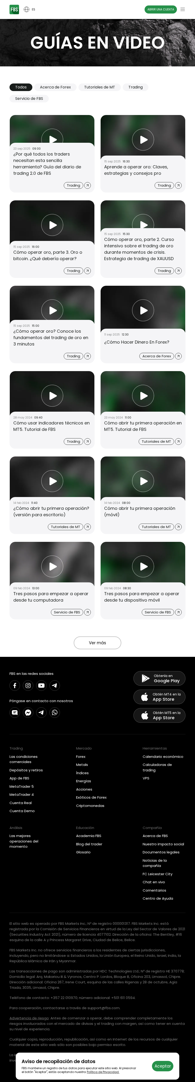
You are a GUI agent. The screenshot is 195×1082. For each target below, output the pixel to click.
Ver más (97, 643)
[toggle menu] (182, 9)
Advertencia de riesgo (29, 1018)
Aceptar (163, 1066)
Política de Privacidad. (103, 1072)
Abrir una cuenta (160, 9)
